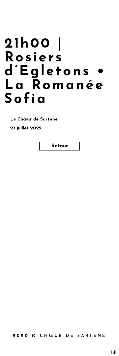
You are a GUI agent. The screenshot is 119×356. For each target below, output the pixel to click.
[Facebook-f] (47, 289)
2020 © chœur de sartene (59, 336)
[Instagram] (71, 289)
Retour (59, 146)
